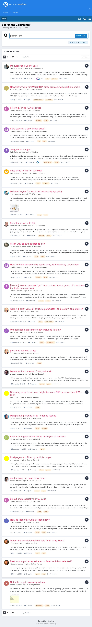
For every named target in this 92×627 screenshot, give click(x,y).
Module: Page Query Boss (24, 65)
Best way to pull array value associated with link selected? (41, 561)
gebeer (12, 418)
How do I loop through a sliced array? (30, 519)
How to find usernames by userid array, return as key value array (44, 264)
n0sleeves (14, 543)
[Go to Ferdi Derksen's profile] (6, 224)
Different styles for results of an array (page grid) (36, 191)
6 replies (32, 235)
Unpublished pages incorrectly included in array (35, 329)
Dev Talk (34, 543)
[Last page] (17, 57)
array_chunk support (21, 149)
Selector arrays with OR (22, 223)
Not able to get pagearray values (27, 582)
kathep (12, 439)
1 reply (27, 99)
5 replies (29, 120)
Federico (13, 291)
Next (12, 57)
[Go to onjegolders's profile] (6, 372)
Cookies (51, 621)
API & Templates (39, 173)
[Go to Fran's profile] (6, 310)
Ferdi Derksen (15, 226)
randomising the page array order (27, 478)
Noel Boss (13, 68)
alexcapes (14, 332)
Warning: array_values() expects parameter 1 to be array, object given (46, 309)
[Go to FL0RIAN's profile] (6, 88)
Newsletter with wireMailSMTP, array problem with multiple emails (45, 87)
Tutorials (35, 152)
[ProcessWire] (14, 4)
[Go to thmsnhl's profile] (6, 244)
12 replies (30, 215)
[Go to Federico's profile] (6, 286)
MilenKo (13, 194)
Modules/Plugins (37, 68)
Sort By (84, 57)
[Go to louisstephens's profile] (6, 171)
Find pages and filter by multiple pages (30, 457)
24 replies (29, 78)
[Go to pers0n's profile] (6, 583)
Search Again (80, 36)
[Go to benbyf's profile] (6, 479)
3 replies (31, 141)
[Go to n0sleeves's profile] (6, 541)
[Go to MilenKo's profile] (6, 192)
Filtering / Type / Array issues (25, 107)
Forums (15, 12)
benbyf (12, 481)
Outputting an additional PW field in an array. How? (37, 540)
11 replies (32, 384)
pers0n (12, 585)
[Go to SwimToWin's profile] (6, 150)
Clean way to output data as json (27, 243)
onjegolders (14, 374)
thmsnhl (13, 246)
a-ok (11, 397)
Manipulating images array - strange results (33, 415)
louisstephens (15, 173)
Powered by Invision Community (46, 624)
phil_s (12, 522)
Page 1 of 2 (25, 57)
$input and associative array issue (28, 499)
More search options (78, 42)
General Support (36, 89)
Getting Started (34, 110)
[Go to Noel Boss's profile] (6, 66)
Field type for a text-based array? (27, 128)
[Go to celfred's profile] (6, 108)
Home (5, 12)
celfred (12, 110)
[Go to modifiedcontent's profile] (6, 129)
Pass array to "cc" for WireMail (26, 170)
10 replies (28, 407)
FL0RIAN (13, 89)
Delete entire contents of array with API (31, 371)
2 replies (30, 162)
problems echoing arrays (23, 350)
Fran (11, 311)
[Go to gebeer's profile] (6, 416)
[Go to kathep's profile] (6, 437)
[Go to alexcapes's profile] (6, 330)
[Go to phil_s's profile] (6, 520)
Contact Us (42, 621)
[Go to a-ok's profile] (6, 393)
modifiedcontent (16, 131)
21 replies (31, 301)
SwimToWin (14, 152)
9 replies (29, 277)
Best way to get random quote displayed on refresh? (38, 436)
